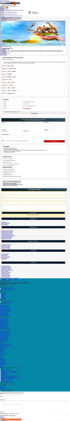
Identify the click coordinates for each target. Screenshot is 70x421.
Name (1, 393)
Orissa (6, 12)
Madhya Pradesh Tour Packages (7, 270)
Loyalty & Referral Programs (5, 53)
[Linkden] (2, 297)
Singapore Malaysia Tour (4, 335)
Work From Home (3, 349)
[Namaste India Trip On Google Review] (3, 279)
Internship (2, 350)
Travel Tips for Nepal (5, 253)
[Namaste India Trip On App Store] (22, 279)
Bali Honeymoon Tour (4, 338)
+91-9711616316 (9, 288)
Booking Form (2, 362)
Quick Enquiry (2, 418)
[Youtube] (3, 296)
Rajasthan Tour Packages (6, 269)
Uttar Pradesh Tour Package (5, 332)
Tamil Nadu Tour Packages (6, 272)
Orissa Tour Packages (5, 274)
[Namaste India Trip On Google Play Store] (16, 279)
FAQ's (1, 366)
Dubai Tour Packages (4, 320)
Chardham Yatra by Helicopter (5, 331)
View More (22, 10)
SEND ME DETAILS (33, 212)
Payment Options (3, 363)
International (6, 19)
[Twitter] (2, 295)
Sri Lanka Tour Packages (4, 319)
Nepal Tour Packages (4, 325)
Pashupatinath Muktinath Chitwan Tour (8, 236)
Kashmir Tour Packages (4, 306)
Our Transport (2, 353)
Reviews (1, 358)
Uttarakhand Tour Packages (6, 266)
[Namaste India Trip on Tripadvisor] (9, 279)
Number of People (25, 130)
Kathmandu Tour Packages (6, 244)
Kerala (1, 15)
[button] (2, 6)
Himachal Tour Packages (5, 267)
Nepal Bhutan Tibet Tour (5, 222)
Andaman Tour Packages (5, 276)
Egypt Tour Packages (4, 327)
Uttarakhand (2, 10)
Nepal (11, 19)
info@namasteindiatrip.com (4, 0)
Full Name (3, 122)
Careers (1, 351)
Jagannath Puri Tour (3, 340)
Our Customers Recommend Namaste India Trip (8, 278)
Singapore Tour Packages (4, 323)
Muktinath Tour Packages (5, 248)
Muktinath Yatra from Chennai (6, 233)
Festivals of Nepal (4, 254)
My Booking (17, 3)
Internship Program (3, 54)
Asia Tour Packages (3, 318)
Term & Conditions (3, 360)
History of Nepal (4, 258)
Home (2, 19)
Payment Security (3, 359)
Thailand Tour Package (4, 336)
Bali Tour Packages (3, 321)
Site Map (1, 388)
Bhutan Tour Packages (4, 324)
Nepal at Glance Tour (5, 223)
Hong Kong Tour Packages (5, 328)
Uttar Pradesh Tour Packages (6, 268)
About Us (1, 357)
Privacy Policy (2, 386)
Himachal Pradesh (8, 10)
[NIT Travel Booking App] (5, 301)
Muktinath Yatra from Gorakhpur (7, 232)
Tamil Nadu (5, 15)
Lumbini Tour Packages (5, 247)
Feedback (2, 365)
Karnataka (17, 15)
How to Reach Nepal (5, 257)
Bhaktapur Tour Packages (6, 245)
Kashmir (18, 10)
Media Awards (2, 346)
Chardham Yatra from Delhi (5, 330)
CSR (1, 47)
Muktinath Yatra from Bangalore (7, 230)
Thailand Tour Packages (4, 322)
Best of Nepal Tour (4, 224)
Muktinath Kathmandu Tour (6, 238)
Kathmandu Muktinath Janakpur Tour (8, 235)
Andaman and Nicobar (11, 15)
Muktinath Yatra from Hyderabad (7, 231)
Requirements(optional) (5, 134)
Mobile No (2, 399)
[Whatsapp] (3, 298)
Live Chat (1, 416)
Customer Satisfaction (4, 344)
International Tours (3, 20)
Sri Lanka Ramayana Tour (4, 334)
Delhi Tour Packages (3, 314)
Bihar (12, 12)
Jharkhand (9, 12)
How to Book (2, 361)
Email (24, 122)
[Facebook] (3, 293)
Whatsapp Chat (3, 417)
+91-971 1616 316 (34, 113)
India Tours (2, 8)
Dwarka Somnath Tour (4, 341)
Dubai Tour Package (3, 337)
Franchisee (2, 348)
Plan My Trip (2, 364)
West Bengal (2, 12)
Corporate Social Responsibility (5, 345)
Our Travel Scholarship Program (6, 46)
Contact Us (2, 356)
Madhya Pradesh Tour (4, 333)
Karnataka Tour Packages (6, 275)
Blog (1, 352)
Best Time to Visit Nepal (5, 256)
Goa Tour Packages (5, 271)
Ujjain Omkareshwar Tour (4, 339)
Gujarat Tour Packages (5, 265)
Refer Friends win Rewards (5, 343)
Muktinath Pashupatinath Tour (6, 237)
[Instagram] (3, 294)
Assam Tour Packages (5, 277)
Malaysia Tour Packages (4, 326)
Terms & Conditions (3, 387)
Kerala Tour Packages (5, 273)
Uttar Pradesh (13, 10)
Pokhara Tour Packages (5, 246)
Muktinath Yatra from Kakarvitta (7, 234)
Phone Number (46, 122)
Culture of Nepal (4, 255)
